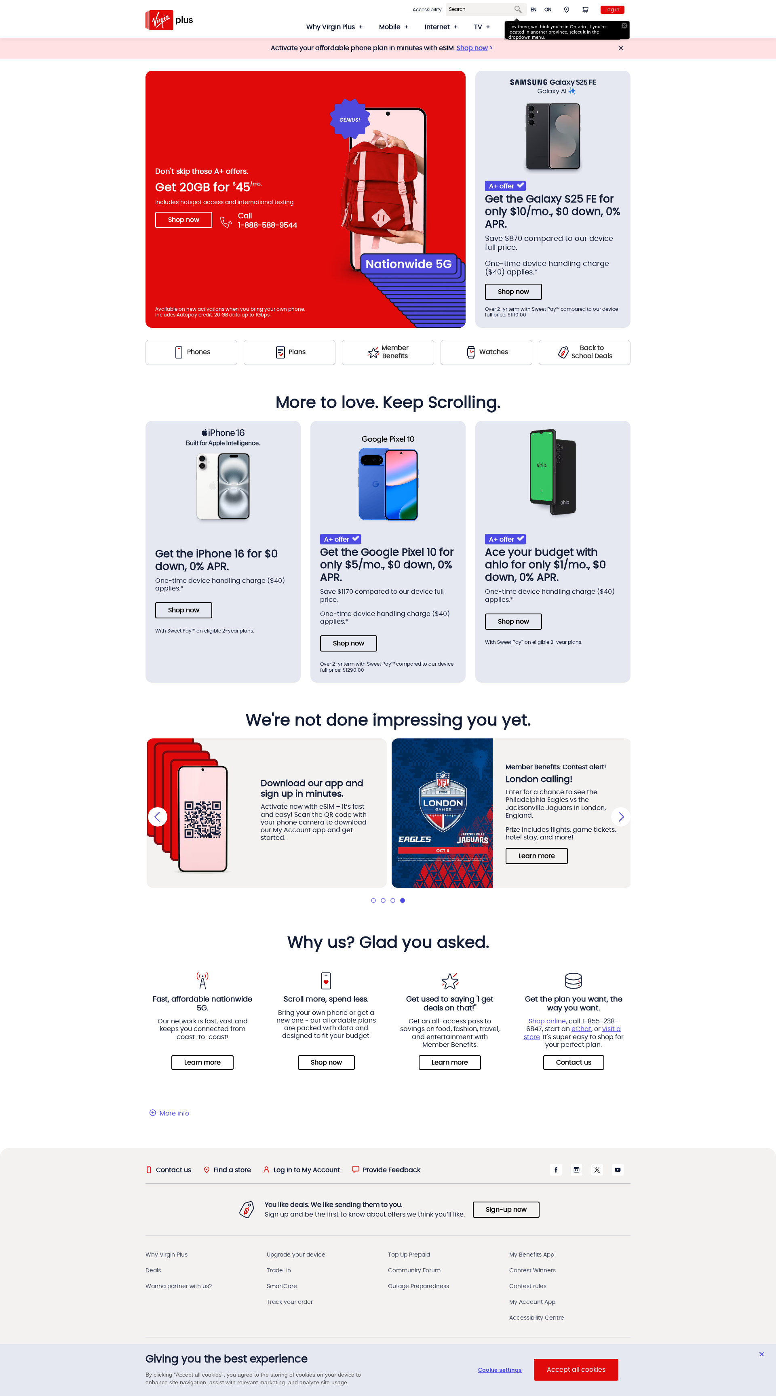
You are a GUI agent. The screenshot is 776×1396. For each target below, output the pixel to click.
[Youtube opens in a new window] (618, 1173)
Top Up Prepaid (409, 1255)
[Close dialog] (761, 1354)
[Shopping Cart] (585, 9)
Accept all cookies (576, 1370)
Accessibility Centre (536, 1318)
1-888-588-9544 (267, 225)
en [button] (533, 9)
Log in (612, 9)
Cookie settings (500, 1370)
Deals (153, 1271)
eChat (581, 1029)
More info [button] (174, 1113)
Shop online (547, 1021)
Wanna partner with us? (179, 1286)
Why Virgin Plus (167, 1255)
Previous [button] (157, 817)
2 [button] (383, 900)
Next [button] (620, 817)
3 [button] (392, 900)
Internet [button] (437, 27)
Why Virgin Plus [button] (330, 27)
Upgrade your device (296, 1255)
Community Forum (414, 1271)
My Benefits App (531, 1255)
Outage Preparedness (418, 1286)
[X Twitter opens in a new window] (597, 1173)
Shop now (472, 48)
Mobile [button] (390, 27)
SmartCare (282, 1286)
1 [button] (373, 900)
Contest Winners (532, 1271)
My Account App (532, 1302)
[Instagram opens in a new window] (576, 1173)
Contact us (573, 1062)
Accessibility (427, 9)
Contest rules (527, 1286)
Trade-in (279, 1271)
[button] (566, 9)
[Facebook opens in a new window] (556, 1173)
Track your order (290, 1302)
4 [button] (402, 900)
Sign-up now (506, 1209)
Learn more (537, 856)
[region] (388, 1370)
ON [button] (547, 9)
